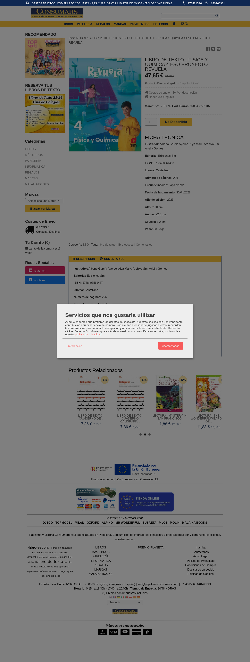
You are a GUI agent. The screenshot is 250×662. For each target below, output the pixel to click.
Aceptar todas (170, 345)
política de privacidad (88, 334)
